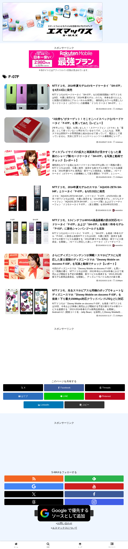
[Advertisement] (64, 353)
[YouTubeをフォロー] (94, 486)
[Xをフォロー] (33, 494)
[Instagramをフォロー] (94, 502)
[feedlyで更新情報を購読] (94, 478)
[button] (84, 404)
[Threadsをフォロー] (33, 502)
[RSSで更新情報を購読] (33, 478)
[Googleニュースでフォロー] (33, 486)
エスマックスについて (64, 528)
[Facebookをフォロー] (94, 494)
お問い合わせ (64, 523)
